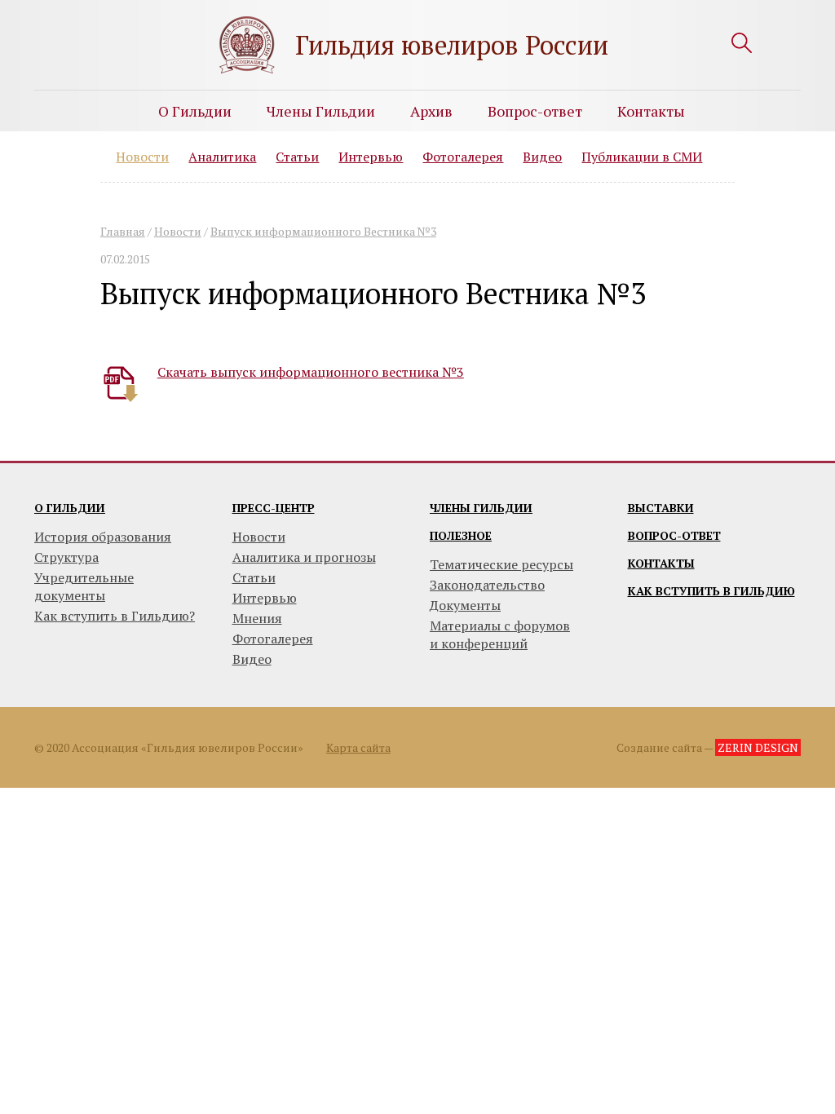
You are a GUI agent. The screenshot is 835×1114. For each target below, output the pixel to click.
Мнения (257, 618)
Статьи (297, 157)
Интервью (370, 157)
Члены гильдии (481, 507)
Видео (542, 157)
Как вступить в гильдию (711, 591)
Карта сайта (358, 747)
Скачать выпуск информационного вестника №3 (310, 372)
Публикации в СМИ (641, 157)
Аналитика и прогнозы (304, 557)
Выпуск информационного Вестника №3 (323, 231)
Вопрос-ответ (535, 111)
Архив (431, 111)
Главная (122, 231)
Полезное (461, 535)
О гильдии (69, 507)
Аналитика (222, 157)
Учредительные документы (84, 586)
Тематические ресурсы (501, 564)
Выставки (661, 507)
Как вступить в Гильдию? (114, 616)
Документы (465, 605)
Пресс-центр (273, 507)
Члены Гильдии (321, 111)
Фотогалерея (462, 157)
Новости (142, 157)
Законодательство (487, 585)
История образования (102, 537)
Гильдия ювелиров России (451, 45)
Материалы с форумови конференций (500, 634)
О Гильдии (195, 111)
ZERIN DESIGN (758, 747)
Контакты (651, 111)
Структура (66, 557)
